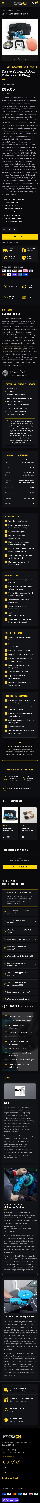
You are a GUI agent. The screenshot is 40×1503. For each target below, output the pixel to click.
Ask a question (8, 84)
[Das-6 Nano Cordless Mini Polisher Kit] (10, 815)
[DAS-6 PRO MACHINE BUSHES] (28, 815)
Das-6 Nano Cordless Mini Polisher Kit (8, 830)
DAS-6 (18, 11)
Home (3, 11)
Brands (10, 11)
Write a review (20, 866)
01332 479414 (12, 1450)
